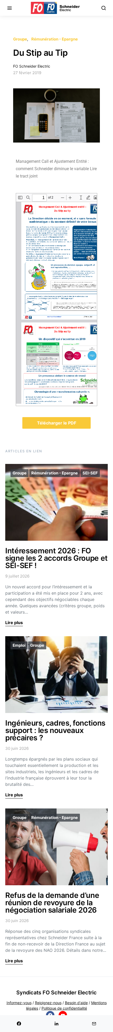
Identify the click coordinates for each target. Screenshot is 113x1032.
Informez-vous (19, 1002)
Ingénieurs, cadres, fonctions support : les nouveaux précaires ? (55, 730)
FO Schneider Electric (31, 66)
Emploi (19, 645)
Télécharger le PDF (56, 423)
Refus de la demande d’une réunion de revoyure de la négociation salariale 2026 (52, 902)
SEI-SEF (90, 473)
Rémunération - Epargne (54, 39)
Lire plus (14, 622)
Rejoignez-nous (48, 1002)
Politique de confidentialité (64, 1008)
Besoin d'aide (76, 1002)
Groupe (20, 39)
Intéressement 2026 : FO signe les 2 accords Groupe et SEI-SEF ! (56, 558)
